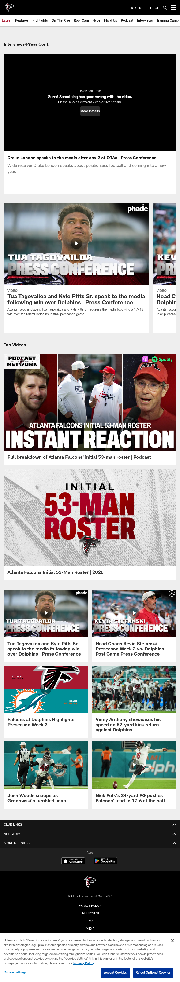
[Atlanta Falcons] (90, 883)
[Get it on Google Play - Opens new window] (105, 863)
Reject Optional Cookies (153, 972)
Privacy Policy (90, 905)
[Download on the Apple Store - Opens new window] (73, 861)
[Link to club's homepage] (9, 5)
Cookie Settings (15, 972)
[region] (90, 957)
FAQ (90, 920)
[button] (90, 111)
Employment (90, 913)
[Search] (165, 7)
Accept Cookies (115, 972)
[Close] (172, 941)
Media (90, 928)
